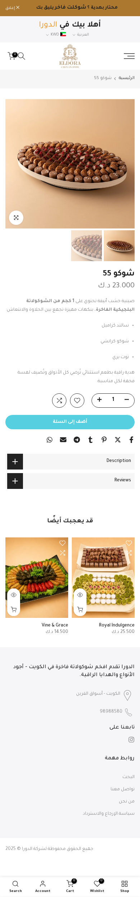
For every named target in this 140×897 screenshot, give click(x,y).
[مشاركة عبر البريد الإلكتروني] (63, 439)
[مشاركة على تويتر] (118, 439)
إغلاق (10, 8)
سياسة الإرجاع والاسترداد (109, 814)
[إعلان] (77, 8)
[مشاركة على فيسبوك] (131, 439)
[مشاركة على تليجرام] (77, 439)
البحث (128, 777)
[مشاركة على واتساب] (49, 439)
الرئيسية (127, 78)
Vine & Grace (55, 625)
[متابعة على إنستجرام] (131, 739)
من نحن (127, 801)
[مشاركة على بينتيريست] (104, 439)
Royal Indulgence (117, 625)
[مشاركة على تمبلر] (90, 439)
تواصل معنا (123, 789)
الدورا (27, 849)
